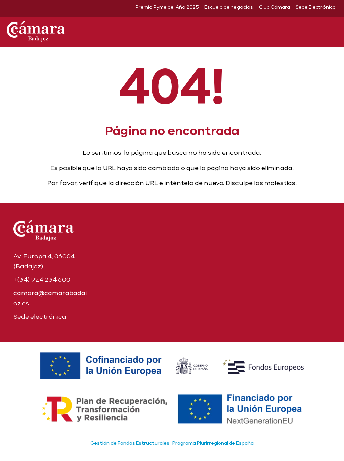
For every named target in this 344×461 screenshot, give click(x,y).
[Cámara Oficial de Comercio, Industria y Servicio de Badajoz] (36, 30)
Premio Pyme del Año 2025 (167, 7)
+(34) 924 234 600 (41, 279)
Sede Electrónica (316, 7)
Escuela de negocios (228, 7)
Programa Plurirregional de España (213, 443)
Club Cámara (274, 7)
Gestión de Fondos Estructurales (129, 443)
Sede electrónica (39, 316)
